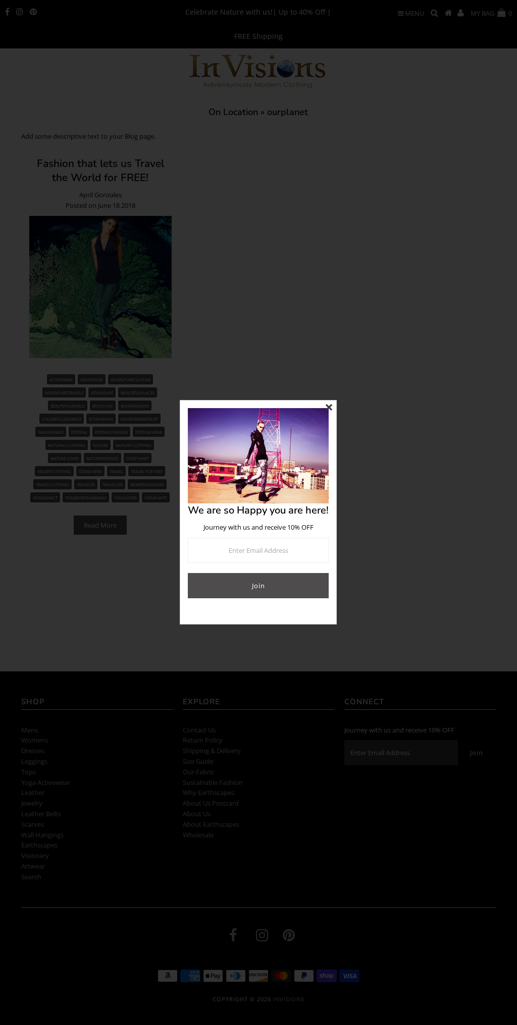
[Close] (328, 408)
